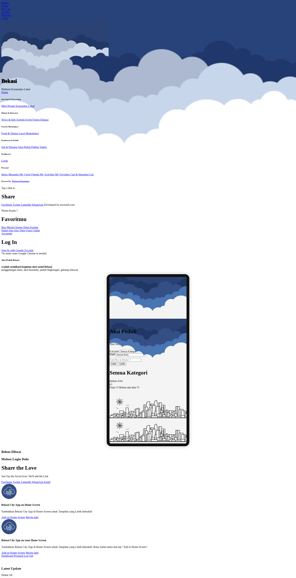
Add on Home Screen (13, 517)
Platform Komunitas (20, 181)
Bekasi (5, 2)
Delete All (6, 575)
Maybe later (32, 517)
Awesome (6, 233)
